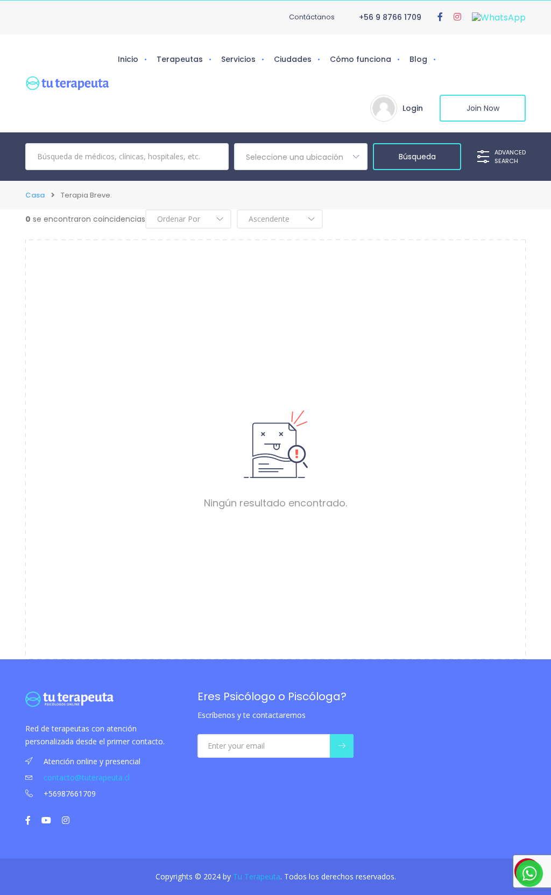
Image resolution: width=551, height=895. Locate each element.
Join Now (483, 108)
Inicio (128, 59)
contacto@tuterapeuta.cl (87, 777)
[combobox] (301, 156)
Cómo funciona (360, 59)
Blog (418, 59)
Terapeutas (180, 59)
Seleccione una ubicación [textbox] (294, 157)
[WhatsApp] (499, 17)
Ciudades (293, 59)
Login (412, 108)
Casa (35, 195)
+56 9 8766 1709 (390, 17)
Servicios (238, 59)
